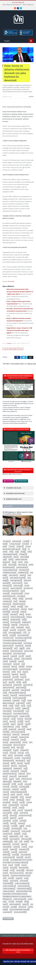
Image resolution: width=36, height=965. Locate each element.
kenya (5, 742)
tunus (23, 865)
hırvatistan (6, 700)
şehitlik (16, 834)
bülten (13, 625)
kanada (5, 737)
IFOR (4, 706)
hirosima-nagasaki (18, 698)
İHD (16, 706)
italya (12, 724)
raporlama (6, 821)
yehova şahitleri (14, 904)
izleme (27, 724)
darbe (27, 646)
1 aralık (25, 541)
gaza (26, 680)
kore (4, 753)
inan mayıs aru (7, 708)
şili (15, 841)
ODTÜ (5, 800)
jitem (28, 729)
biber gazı (13, 614)
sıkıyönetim (6, 847)
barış (18, 606)
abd (22, 552)
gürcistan (6, 690)
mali (25, 768)
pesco (20, 810)
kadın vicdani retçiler (17, 732)
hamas (5, 695)
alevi (19, 562)
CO (24, 633)
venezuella (23, 881)
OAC (21, 797)
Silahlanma (6, 841)
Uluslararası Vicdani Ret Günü (20, 875)
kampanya (24, 734)
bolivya (5, 622)
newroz (5, 794)
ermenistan (6, 664)
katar (22, 740)
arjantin (22, 575)
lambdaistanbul (8, 760)
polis (4, 815)
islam (4, 721)
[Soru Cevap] (18, 934)
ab (16, 552)
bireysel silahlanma (17, 617)
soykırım (12, 849)
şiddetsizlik (12, 836)
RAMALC (12, 818)
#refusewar (16, 541)
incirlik (17, 708)
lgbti (12, 763)
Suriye (21, 349)
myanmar (6, 789)
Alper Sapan (22, 565)
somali (24, 847)
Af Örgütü (22, 554)
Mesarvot (12, 776)
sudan (13, 852)
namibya (14, 789)
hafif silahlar (25, 690)
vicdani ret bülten (23, 886)
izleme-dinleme (7, 727)
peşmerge (28, 810)
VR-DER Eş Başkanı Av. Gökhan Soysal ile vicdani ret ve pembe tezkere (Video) (18, 513)
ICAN (27, 703)
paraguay (6, 810)
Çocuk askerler (22, 635)
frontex (22, 677)
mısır (19, 784)
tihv (4, 865)
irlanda (19, 719)
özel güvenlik (13, 805)
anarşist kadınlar (21, 567)
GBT (17, 682)
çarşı (27, 627)
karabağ (13, 737)
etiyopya (5, 666)
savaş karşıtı (15, 828)
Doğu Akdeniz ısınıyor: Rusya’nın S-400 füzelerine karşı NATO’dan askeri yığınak (19, 330)
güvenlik (14, 690)
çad (12, 627)
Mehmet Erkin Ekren (9, 774)
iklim (22, 706)
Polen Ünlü (23, 813)
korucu (12, 753)
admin (9, 343)
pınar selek (6, 813)
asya (22, 591)
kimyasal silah (14, 742)
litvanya (5, 766)
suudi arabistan (8, 857)
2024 (23, 549)
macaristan (22, 766)
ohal (11, 800)
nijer (12, 794)
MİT (13, 784)
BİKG (21, 614)
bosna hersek (15, 622)
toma (10, 865)
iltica (28, 706)
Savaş (5, 828)
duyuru (5, 656)
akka (13, 562)
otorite (14, 802)
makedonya (6, 768)
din (15, 648)
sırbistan (15, 847)
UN (4, 878)
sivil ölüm (15, 844)
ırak (17, 727)
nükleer (12, 797)
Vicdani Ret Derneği (23, 888)
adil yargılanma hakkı (9, 554)
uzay (25, 878)
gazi (4, 682)
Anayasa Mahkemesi (9, 570)
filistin (22, 674)
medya (23, 771)
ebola (27, 656)
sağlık (21, 826)
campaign (19, 627)
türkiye (12, 868)
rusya (5, 349)
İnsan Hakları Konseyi (9, 716)
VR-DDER (18, 902)
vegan (5, 881)
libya (26, 763)
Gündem (31, 96)
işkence (27, 719)
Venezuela (13, 881)
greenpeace (6, 685)
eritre (4, 661)
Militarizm (6, 781)
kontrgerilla (23, 750)
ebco (20, 656)
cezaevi (12, 630)
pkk (15, 813)
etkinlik (21, 666)
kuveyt (17, 758)
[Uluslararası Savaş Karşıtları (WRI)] (10, 35)
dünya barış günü (16, 651)
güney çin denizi (8, 687)
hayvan (12, 695)
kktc (12, 747)
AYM (20, 599)
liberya (19, 763)
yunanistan (6, 912)
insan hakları (17, 711)
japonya (20, 729)
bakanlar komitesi (18, 604)
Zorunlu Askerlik (19, 912)
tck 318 (5, 860)
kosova (20, 753)
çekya (5, 630)
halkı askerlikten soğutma (16, 693)
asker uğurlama (15, 580)
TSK (16, 865)
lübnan (13, 766)
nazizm (5, 792)
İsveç (26, 721)
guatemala (17, 685)
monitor (5, 787)
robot (4, 823)
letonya (5, 763)
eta (23, 664)
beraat (5, 614)
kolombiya (6, 750)
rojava (12, 823)
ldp (28, 760)
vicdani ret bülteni (8, 888)
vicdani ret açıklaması (21, 883)
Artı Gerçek (11, 281)
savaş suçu (25, 831)
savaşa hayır (7, 834)
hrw (22, 700)
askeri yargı (17, 586)
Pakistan (5, 808)
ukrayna (19, 870)
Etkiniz (14, 666)
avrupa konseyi (16, 593)
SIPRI (25, 841)
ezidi (12, 672)
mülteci (13, 787)
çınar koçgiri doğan (14, 633)
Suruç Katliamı (25, 855)
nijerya (19, 794)
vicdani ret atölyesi (8, 886)
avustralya (20, 596)
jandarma (12, 729)
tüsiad (5, 870)
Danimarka (18, 646)
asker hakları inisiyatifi (17, 578)
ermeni (20, 661)
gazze (10, 682)
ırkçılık (24, 727)
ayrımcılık (28, 599)
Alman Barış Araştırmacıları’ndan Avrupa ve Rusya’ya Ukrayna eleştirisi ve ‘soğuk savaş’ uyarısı (20, 291)
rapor (20, 818)
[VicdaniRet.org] (18, 18)
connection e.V (7, 638)
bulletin (5, 625)
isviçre (5, 724)
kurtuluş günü (7, 758)
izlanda (19, 724)
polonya (12, 815)
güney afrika (27, 685)
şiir (21, 836)
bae (15, 601)
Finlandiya (6, 677)
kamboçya (6, 734)
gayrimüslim (18, 680)
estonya (15, 664)
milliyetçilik (17, 781)
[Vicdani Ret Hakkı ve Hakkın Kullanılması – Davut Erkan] (13, 474)
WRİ (25, 902)
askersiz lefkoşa (16, 588)
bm (23, 619)
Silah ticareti (25, 839)
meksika (21, 774)
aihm (10, 559)
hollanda (15, 700)
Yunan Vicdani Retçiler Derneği (19, 909)
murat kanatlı (23, 787)
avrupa (5, 593)
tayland (19, 857)
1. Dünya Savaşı (14, 544)
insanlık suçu (24, 716)
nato (22, 789)
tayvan (27, 857)
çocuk (11, 635)
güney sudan (20, 687)
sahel (27, 826)
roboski (22, 821)
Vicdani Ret (6, 883)
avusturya (6, 599)
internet (5, 719)
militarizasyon (26, 779)
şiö (20, 841)
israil (19, 721)
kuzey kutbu (25, 758)
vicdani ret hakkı (8, 891)
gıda (24, 682)
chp (28, 630)
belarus (14, 612)
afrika (15, 557)
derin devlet (6, 648)
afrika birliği (24, 557)
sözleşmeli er (23, 849)
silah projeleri (13, 349)
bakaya (5, 606)
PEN (13, 810)
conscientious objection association (14, 640)
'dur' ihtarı (6, 541)
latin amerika (20, 760)
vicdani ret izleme (19, 899)
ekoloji (16, 659)
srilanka (5, 852)
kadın (4, 732)
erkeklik (12, 661)
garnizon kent (7, 680)
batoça (23, 609)
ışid (4, 729)
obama (28, 797)
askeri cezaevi (16, 583)
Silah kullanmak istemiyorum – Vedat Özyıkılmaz (18, 5)
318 (10, 552)
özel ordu (23, 805)
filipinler (14, 674)
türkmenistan (23, 868)
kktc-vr (19, 747)
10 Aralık (24, 544)
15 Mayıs (19, 546)
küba (9, 755)
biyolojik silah (15, 619)
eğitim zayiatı (7, 659)
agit (4, 559)
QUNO (5, 818)
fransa (14, 677)
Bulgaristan (25, 622)
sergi (23, 834)
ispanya (12, 721)
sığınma (23, 844)
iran (12, 719)
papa (20, 808)
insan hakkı (6, 711)
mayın (5, 771)
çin (4, 633)
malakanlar (17, 768)
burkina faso (23, 625)
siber (4, 836)
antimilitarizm (22, 572)
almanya (11, 565)
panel (14, 808)
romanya (21, 823)
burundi (5, 627)
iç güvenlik (19, 703)
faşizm (25, 672)
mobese (27, 784)
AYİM (14, 599)
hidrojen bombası (24, 695)
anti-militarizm (23, 570)
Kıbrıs (24, 742)
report (14, 821)
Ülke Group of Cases (16, 873)
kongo (15, 750)
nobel (26, 794)
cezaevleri (21, 630)
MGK (4, 779)
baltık (12, 606)
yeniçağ (13, 907)
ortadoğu (19, 800)
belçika (23, 612)
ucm (11, 870)
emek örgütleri (25, 659)
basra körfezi (14, 609)
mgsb (10, 779)
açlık (29, 552)
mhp (17, 779)
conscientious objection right (11, 643)
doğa (20, 648)
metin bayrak (22, 776)
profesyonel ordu (24, 815)
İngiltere (24, 708)
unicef (10, 878)
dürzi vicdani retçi (18, 653)
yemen (24, 904)
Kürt (26, 755)
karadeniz (14, 740)
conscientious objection (22, 638)
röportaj (5, 826)
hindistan (6, 698)
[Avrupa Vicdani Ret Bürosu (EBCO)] (25, 35)
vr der (10, 902)
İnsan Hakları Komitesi (20, 713)
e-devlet (13, 656)
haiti (4, 693)
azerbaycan (6, 601)
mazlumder (14, 771)
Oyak (21, 802)
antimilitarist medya (9, 572)
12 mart (11, 546)
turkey (5, 868)
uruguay (18, 878)
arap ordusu (13, 575)
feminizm (6, 674)
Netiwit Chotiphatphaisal (18, 792)
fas (19, 672)
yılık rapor (22, 907)
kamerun (15, 734)
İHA (10, 706)
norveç (5, 797)
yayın (4, 904)
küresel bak (18, 755)
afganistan (6, 557)
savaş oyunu (14, 831)
